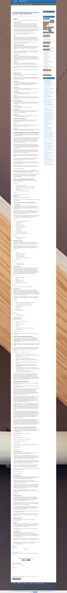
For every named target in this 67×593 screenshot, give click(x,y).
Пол (52, 27)
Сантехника (45, 30)
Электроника (51, 32)
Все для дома (24, 15)
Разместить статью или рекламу (39, 583)
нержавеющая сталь (47, 56)
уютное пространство (47, 70)
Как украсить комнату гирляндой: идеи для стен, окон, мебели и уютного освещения (49, 89)
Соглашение (31, 583)
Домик (18, 4)
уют (50, 68)
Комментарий (14, 567)
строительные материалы (48, 61)
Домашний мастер (23, 0)
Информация (30, 4)
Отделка (45, 27)
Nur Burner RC (27, 23)
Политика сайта (25, 583)
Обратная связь (19, 583)
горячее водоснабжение (48, 39)
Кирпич (45, 25)
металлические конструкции (48, 51)
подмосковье (46, 59)
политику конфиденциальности (19, 577)
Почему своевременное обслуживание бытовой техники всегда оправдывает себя (48, 81)
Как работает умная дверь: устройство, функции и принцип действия (48, 97)
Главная (14, 4)
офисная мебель (46, 58)
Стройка (22, 4)
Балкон (48, 18)
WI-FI (44, 18)
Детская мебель (46, 22)
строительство (46, 63)
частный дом (46, 73)
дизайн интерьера (47, 42)
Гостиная (51, 20)
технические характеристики (48, 66)
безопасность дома (47, 34)
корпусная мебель (47, 49)
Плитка (49, 27)
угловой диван (46, 68)
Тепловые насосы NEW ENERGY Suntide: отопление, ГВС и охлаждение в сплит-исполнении (48, 118)
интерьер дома (46, 46)
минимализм (46, 54)
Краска (49, 25)
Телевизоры (45, 32)
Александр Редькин (15, 552)
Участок (26, 4)
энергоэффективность (47, 75)
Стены (50, 30)
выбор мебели (46, 37)
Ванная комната (26, 549)
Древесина (52, 22)
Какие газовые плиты (20, 379)
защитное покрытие (47, 44)
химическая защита (47, 71)
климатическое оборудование (49, 47)
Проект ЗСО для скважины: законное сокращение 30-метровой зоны (49, 105)
